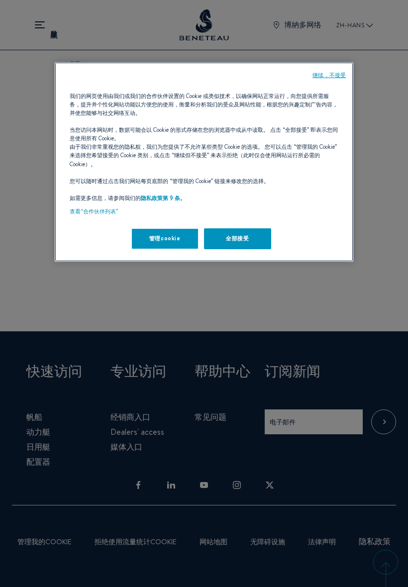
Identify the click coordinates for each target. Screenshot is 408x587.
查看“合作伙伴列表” (94, 211)
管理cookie (165, 238)
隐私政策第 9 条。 (163, 198)
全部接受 (237, 238)
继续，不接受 (329, 75)
